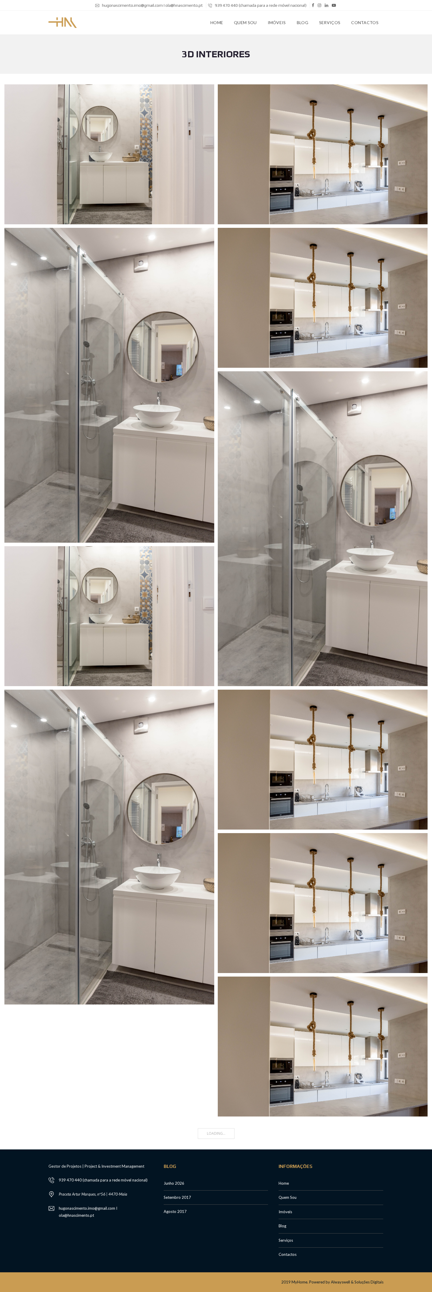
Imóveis (277, 22)
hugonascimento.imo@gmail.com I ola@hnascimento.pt (152, 5)
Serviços (329, 22)
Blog (302, 22)
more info (109, 154)
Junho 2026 (174, 1183)
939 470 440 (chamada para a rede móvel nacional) (260, 5)
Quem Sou (245, 22)
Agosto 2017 (175, 1211)
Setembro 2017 (177, 1197)
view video (124, 385)
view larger (337, 154)
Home (216, 22)
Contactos (365, 22)
